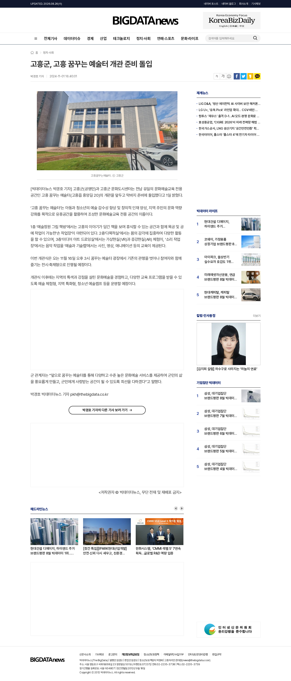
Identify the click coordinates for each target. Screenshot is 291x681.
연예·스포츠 (166, 38)
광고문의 (112, 654)
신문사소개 (85, 654)
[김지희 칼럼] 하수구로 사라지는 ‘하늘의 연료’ (227, 369)
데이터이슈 (72, 38)
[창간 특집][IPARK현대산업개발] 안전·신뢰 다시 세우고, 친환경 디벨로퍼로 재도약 (105, 551)
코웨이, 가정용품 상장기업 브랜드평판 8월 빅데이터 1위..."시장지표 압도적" (220, 242)
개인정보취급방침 (130, 654)
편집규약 (216, 654)
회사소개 (243, 3)
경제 (90, 38)
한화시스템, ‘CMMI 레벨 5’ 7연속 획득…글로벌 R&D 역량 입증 (158, 551)
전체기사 (50, 38)
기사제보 (256, 3)
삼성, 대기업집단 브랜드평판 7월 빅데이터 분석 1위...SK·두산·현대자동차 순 (220, 413)
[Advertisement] (66, 329)
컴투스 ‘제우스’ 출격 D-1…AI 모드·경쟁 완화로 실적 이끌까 (230, 116)
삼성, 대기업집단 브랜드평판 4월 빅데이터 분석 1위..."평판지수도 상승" (221, 466)
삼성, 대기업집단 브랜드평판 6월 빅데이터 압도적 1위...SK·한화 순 (220, 431)
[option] (56, 537)
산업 (103, 38)
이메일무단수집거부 (173, 654)
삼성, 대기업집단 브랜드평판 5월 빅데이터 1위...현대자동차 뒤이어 (220, 449)
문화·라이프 (190, 38)
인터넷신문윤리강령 (198, 654)
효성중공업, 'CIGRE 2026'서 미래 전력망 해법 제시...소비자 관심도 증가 (230, 122)
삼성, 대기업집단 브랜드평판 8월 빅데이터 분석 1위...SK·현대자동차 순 (220, 396)
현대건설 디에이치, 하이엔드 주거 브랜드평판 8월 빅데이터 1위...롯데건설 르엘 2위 (52, 551)
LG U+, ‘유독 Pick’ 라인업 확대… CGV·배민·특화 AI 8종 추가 (230, 110)
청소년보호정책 (151, 654)
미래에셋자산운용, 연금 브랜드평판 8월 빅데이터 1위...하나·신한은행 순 (220, 277)
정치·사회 (143, 38)
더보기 (257, 315)
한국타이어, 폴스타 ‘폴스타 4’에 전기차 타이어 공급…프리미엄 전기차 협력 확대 (230, 135)
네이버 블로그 (229, 3)
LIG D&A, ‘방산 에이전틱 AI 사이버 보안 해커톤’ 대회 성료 (230, 104)
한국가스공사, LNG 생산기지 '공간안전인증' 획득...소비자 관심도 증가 (230, 128)
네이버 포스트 (211, 3)
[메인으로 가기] (47, 661)
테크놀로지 (121, 38)
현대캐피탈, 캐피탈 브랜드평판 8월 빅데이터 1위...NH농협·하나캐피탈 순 (220, 295)
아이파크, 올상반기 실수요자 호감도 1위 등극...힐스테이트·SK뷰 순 (219, 259)
